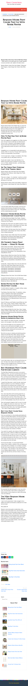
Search (2, 597)
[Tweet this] (5, 557)
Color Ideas (7, 584)
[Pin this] (7, 557)
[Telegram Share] (10, 557)
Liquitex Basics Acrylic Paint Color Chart (7, 589)
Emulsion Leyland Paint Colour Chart (22, 589)
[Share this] (2, 557)
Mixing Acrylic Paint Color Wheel (16, 564)
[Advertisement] (14, 44)
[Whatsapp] (12, 557)
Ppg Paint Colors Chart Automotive (17, 570)
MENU (24, 9)
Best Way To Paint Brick (14, 577)
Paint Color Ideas (14, 2)
